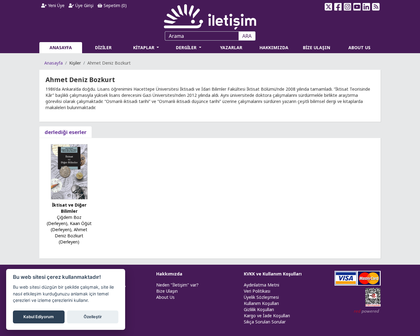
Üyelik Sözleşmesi (261, 297)
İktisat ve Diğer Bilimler (69, 208)
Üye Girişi (83, 5)
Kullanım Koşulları (261, 303)
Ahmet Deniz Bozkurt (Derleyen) (71, 236)
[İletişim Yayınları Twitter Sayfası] (328, 7)
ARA (247, 36)
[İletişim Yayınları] (210, 15)
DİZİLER (103, 47)
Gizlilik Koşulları (259, 309)
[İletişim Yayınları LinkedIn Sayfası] (366, 7)
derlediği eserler (65, 132)
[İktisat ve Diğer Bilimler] (69, 171)
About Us (165, 297)
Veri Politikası (257, 291)
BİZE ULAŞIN (316, 47)
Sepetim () (114, 5)
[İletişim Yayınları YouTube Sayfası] (357, 7)
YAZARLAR (231, 47)
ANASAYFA (61, 47)
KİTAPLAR (144, 47)
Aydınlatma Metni (261, 285)
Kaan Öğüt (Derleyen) (71, 226)
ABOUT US (359, 47)
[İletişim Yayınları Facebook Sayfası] (338, 7)
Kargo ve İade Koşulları (267, 315)
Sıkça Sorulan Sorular (265, 322)
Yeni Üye (56, 5)
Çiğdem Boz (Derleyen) (64, 220)
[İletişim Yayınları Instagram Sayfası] (347, 7)
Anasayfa (53, 63)
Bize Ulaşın (167, 291)
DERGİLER (187, 47)
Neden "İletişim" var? (177, 285)
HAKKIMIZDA (274, 47)
